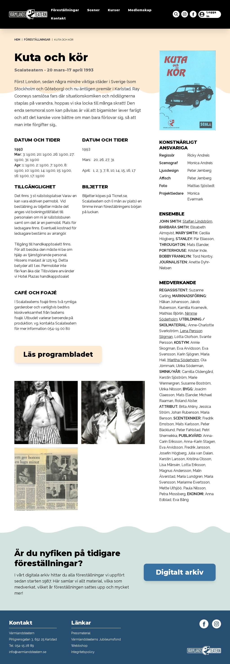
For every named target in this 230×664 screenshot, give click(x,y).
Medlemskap (139, 10)
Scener (93, 10)
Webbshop (79, 645)
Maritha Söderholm (183, 360)
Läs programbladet (58, 354)
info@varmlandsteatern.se (27, 652)
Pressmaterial (81, 633)
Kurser (114, 10)
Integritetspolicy (83, 652)
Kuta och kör (63, 39)
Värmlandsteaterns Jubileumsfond (96, 639)
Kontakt (58, 18)
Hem (17, 39)
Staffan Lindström (197, 221)
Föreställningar (65, 10)
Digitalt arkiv (179, 572)
